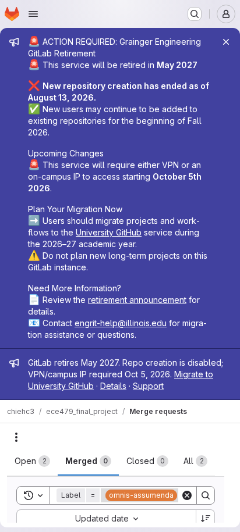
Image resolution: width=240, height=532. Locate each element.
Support (148, 386)
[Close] (226, 42)
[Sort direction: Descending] (205, 518)
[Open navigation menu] (33, 14)
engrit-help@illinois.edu (121, 323)
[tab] (32, 461)
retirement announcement (137, 300)
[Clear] (187, 495)
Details (113, 386)
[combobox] (106, 518)
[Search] (205, 495)
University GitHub (109, 232)
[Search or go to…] (195, 14)
